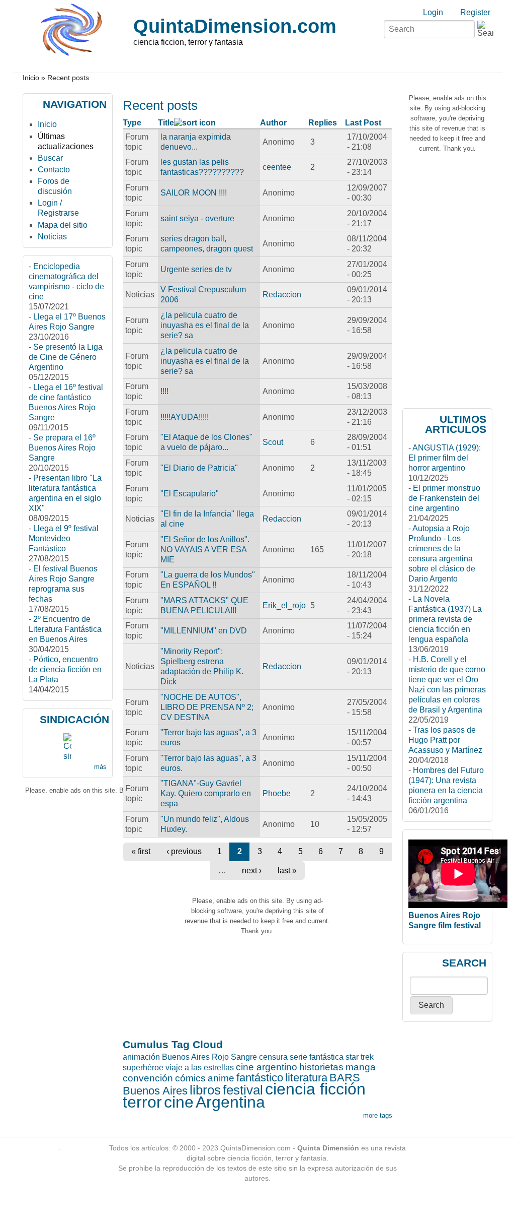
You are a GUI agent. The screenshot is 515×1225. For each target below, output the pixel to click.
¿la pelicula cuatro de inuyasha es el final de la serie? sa (204, 325)
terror (142, 1102)
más (100, 766)
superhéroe (143, 1067)
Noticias (52, 236)
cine (179, 1102)
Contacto (54, 169)
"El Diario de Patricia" (199, 468)
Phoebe (277, 793)
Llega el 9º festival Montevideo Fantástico (64, 538)
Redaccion (282, 294)
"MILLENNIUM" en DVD (203, 630)
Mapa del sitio (63, 225)
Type (132, 122)
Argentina (230, 1102)
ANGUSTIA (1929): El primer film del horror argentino (444, 457)
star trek (360, 1057)
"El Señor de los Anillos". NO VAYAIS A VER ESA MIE (204, 549)
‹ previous (184, 851)
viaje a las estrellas (199, 1067)
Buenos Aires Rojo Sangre (209, 1057)
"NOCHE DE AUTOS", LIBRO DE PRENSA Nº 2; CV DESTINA (206, 707)
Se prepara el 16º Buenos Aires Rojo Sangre (62, 447)
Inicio (31, 78)
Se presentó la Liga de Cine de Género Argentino (66, 357)
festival (243, 1090)
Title (166, 122)
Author (273, 122)
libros (205, 1090)
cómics (190, 1078)
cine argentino (266, 1067)
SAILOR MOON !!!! (193, 192)
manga (361, 1067)
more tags (377, 1115)
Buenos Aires (155, 1090)
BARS (344, 1077)
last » (287, 870)
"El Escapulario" (189, 493)
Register (475, 12)
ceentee (277, 167)
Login (433, 12)
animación (141, 1057)
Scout (273, 442)
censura (273, 1057)
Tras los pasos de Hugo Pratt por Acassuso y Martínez (445, 740)
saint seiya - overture (197, 218)
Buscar (50, 158)
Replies (322, 122)
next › (252, 870)
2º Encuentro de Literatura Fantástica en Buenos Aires (65, 629)
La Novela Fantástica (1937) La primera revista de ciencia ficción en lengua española (445, 619)
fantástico (259, 1077)
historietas (321, 1067)
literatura (306, 1077)
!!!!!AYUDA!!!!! (184, 417)
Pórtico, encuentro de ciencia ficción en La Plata (65, 669)
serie (298, 1057)
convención (148, 1078)
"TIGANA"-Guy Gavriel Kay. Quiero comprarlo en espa (205, 793)
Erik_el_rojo (284, 605)
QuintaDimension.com (234, 26)
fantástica (326, 1057)
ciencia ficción (315, 1089)
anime (221, 1078)
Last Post (363, 122)
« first (140, 851)
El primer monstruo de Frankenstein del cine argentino (444, 498)
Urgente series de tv (196, 269)
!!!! (164, 391)
